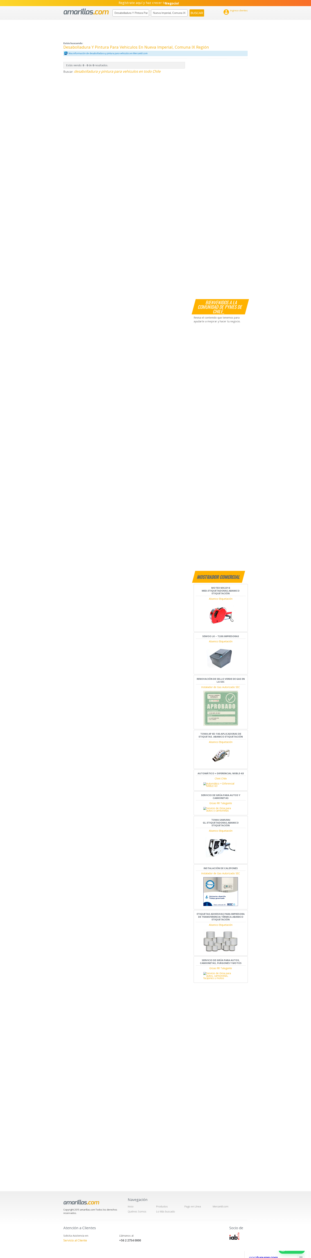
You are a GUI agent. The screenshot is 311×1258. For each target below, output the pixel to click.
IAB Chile (234, 1236)
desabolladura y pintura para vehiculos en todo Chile (117, 71)
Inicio (131, 1206)
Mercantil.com (220, 1206)
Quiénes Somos (137, 1211)
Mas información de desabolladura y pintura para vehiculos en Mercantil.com (108, 53)
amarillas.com (86, 11)
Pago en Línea (192, 1206)
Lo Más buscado (165, 1211)
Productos (162, 1206)
